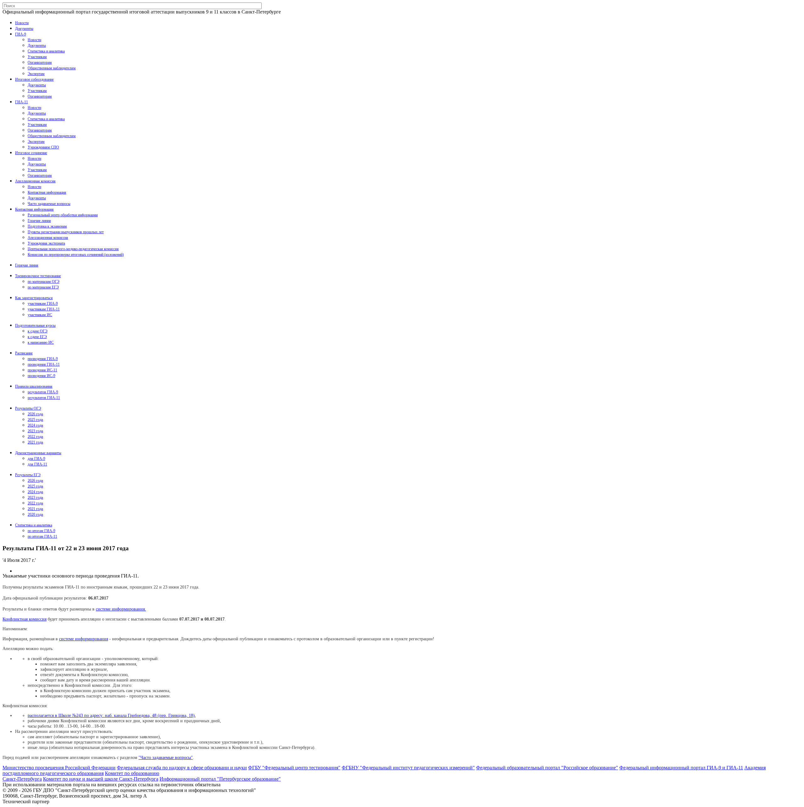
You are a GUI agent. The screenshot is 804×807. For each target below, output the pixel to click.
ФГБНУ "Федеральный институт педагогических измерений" (408, 767)
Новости (22, 23)
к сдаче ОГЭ (37, 331)
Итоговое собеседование (34, 79)
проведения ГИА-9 (43, 359)
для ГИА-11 (37, 464)
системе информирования (83, 638)
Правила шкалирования (33, 386)
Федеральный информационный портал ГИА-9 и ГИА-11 (681, 767)
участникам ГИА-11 (44, 309)
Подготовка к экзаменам (47, 226)
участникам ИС (40, 315)
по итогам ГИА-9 (41, 531)
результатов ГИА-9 (43, 392)
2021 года (35, 442)
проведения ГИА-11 (44, 364)
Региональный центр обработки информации (63, 215)
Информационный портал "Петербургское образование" (220, 779)
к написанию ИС (41, 342)
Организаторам (40, 62)
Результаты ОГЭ (28, 408)
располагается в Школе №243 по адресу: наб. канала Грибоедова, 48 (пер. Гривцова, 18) (111, 715)
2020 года (35, 514)
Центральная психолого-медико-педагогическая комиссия (73, 249)
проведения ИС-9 (41, 376)
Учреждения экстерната (46, 243)
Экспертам (36, 74)
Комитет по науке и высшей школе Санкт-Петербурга (100, 779)
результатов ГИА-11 (44, 397)
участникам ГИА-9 (43, 303)
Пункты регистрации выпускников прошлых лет (66, 232)
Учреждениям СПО (43, 147)
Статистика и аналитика (46, 51)
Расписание (24, 353)
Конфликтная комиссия (24, 618)
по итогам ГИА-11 (42, 536)
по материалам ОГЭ (43, 281)
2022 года (35, 436)
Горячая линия (26, 265)
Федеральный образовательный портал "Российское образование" (547, 767)
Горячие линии (39, 220)
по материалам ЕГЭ (43, 287)
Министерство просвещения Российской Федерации (59, 767)
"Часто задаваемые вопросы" (166, 757)
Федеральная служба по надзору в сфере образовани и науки (182, 767)
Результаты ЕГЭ (28, 475)
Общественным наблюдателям (52, 68)
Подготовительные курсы (35, 325)
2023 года (35, 431)
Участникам (37, 57)
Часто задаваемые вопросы (49, 204)
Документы (24, 28)
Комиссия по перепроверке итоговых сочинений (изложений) (76, 254)
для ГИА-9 (36, 458)
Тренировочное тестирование (38, 276)
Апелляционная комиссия (35, 181)
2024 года (35, 425)
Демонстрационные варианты (38, 453)
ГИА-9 (20, 34)
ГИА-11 (21, 102)
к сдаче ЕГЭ (37, 337)
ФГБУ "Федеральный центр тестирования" (294, 767)
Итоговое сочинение (31, 153)
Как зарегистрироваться (34, 298)
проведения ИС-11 (42, 370)
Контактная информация (47, 192)
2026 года (35, 414)
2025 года (35, 419)
